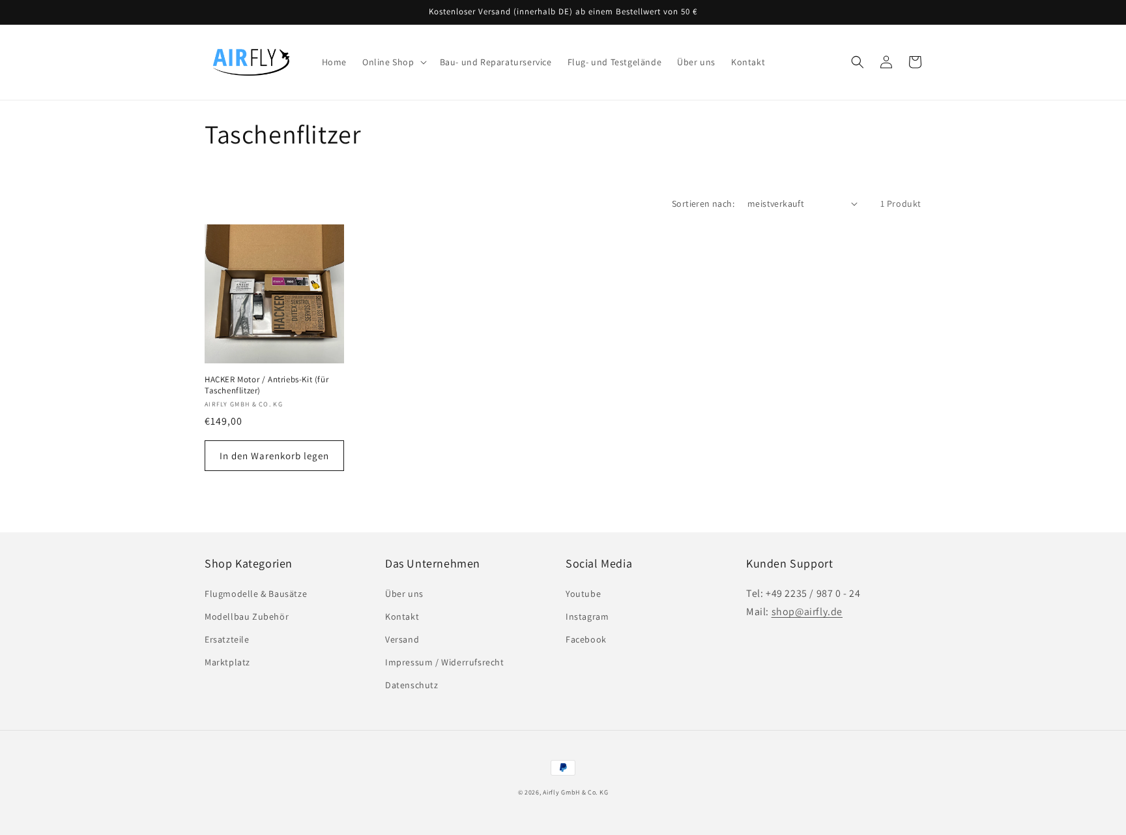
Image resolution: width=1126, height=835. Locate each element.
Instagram (587, 616)
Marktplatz (227, 662)
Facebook (586, 639)
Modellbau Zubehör (247, 616)
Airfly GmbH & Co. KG (575, 792)
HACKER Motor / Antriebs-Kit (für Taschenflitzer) (266, 385)
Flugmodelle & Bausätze (256, 594)
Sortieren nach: (703, 203)
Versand (402, 639)
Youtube (583, 594)
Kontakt (402, 616)
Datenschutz (412, 685)
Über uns (404, 594)
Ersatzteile (227, 639)
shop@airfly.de (807, 611)
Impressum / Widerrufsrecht (444, 662)
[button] (393, 62)
